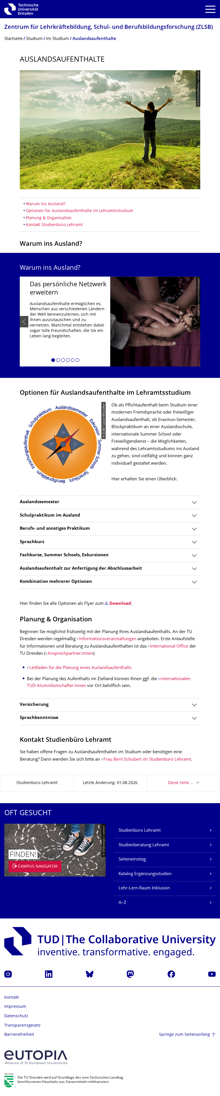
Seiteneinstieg (132, 859)
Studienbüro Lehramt (140, 831)
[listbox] (110, 321)
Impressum (15, 1007)
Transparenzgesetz (22, 1026)
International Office (169, 646)
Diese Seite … (180, 783)
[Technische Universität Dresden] (21, 9)
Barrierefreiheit (19, 1035)
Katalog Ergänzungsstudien (145, 874)
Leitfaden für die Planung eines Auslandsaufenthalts (80, 668)
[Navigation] (210, 9)
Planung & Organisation (49, 218)
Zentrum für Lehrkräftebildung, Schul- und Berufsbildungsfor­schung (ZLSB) (108, 27)
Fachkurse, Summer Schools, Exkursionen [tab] (64, 555)
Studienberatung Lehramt (144, 845)
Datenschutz (16, 1016)
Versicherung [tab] (34, 705)
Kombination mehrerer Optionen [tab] (56, 582)
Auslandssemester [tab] (39, 502)
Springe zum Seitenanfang (184, 1035)
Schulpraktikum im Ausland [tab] (50, 515)
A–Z (122, 903)
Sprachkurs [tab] (32, 542)
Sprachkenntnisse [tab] (39, 718)
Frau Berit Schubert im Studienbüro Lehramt (147, 759)
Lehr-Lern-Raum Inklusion (144, 888)
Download (120, 604)
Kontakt (11, 998)
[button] (53, 361)
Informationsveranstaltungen (107, 639)
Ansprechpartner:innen (70, 654)
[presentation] (24, 321)
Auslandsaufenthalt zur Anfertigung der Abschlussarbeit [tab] (81, 569)
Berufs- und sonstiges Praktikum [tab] (55, 529)
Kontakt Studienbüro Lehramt (54, 225)
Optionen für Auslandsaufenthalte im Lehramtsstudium (79, 211)
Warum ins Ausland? (45, 204)
